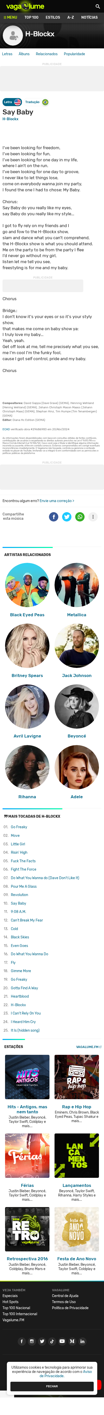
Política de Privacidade (70, 1308)
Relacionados (47, 54)
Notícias (89, 17)
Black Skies (20, 937)
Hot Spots (10, 1302)
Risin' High (19, 852)
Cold (14, 929)
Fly (13, 963)
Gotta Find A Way (24, 988)
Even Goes (19, 946)
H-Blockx (39, 34)
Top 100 (31, 17)
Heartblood (20, 996)
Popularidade (74, 54)
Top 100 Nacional (16, 1308)
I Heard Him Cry (23, 1022)
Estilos (53, 17)
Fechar (52, 1386)
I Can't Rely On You (26, 1013)
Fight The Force (23, 869)
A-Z (70, 17)
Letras (7, 54)
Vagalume (25, 6)
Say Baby (18, 903)
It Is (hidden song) (25, 1030)
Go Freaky (19, 827)
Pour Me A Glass (24, 886)
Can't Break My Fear (27, 920)
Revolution (19, 895)
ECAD (6, 429)
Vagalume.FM (87, 1047)
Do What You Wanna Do (29, 954)
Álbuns (24, 54)
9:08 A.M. (18, 912)
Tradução (32, 102)
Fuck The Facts (23, 861)
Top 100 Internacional (20, 1314)
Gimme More (21, 971)
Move (15, 836)
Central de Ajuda (65, 1296)
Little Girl (18, 844)
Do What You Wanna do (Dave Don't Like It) (45, 878)
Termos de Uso (64, 1302)
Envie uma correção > (57, 501)
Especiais (10, 1296)
